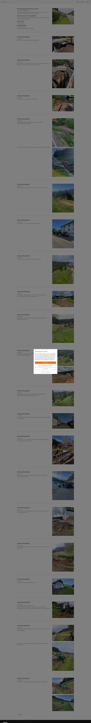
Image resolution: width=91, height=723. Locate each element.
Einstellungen (45, 368)
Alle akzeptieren (45, 362)
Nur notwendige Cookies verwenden (45, 365)
